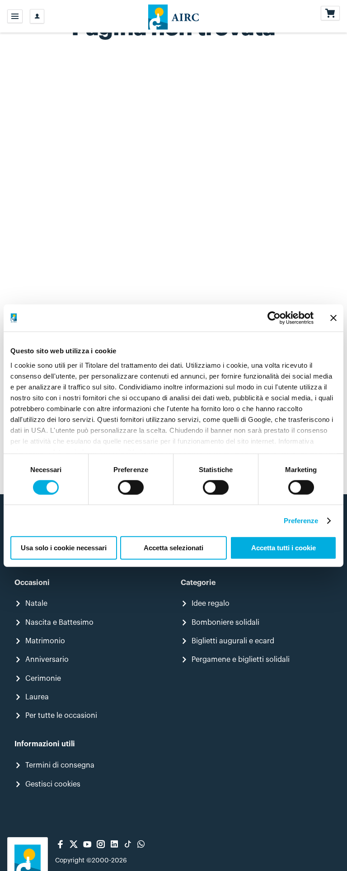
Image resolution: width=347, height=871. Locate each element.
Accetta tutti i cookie (283, 548)
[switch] (131, 487)
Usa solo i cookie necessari (64, 548)
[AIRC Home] (173, 16)
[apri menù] (15, 16)
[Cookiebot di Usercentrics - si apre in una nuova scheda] (274, 318)
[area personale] (37, 16)
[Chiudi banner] (333, 318)
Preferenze (301, 520)
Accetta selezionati (173, 548)
